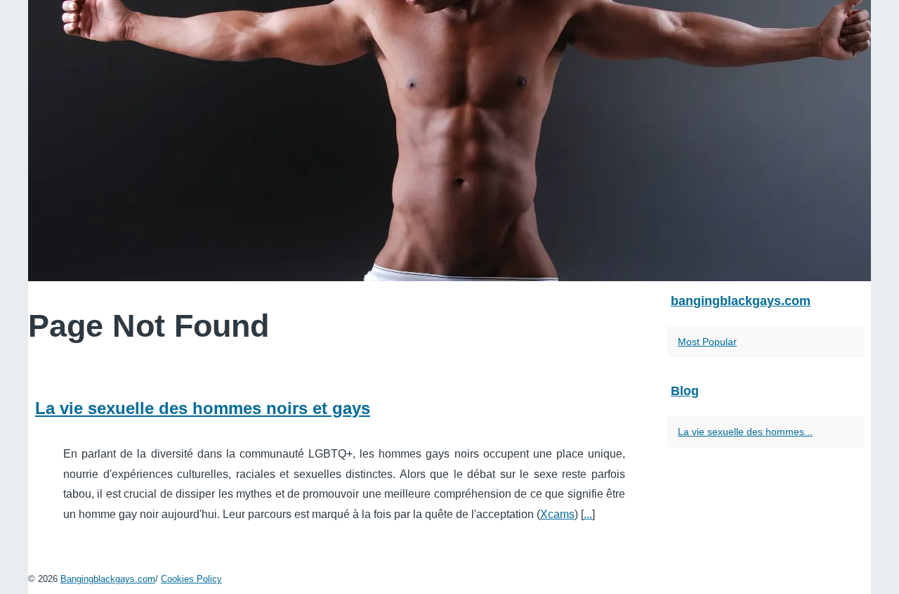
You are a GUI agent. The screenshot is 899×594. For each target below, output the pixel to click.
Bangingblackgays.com (107, 579)
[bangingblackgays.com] (449, 140)
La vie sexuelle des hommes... (745, 431)
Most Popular (707, 341)
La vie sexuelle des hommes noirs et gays (202, 408)
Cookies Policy (191, 579)
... (588, 514)
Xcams (557, 514)
